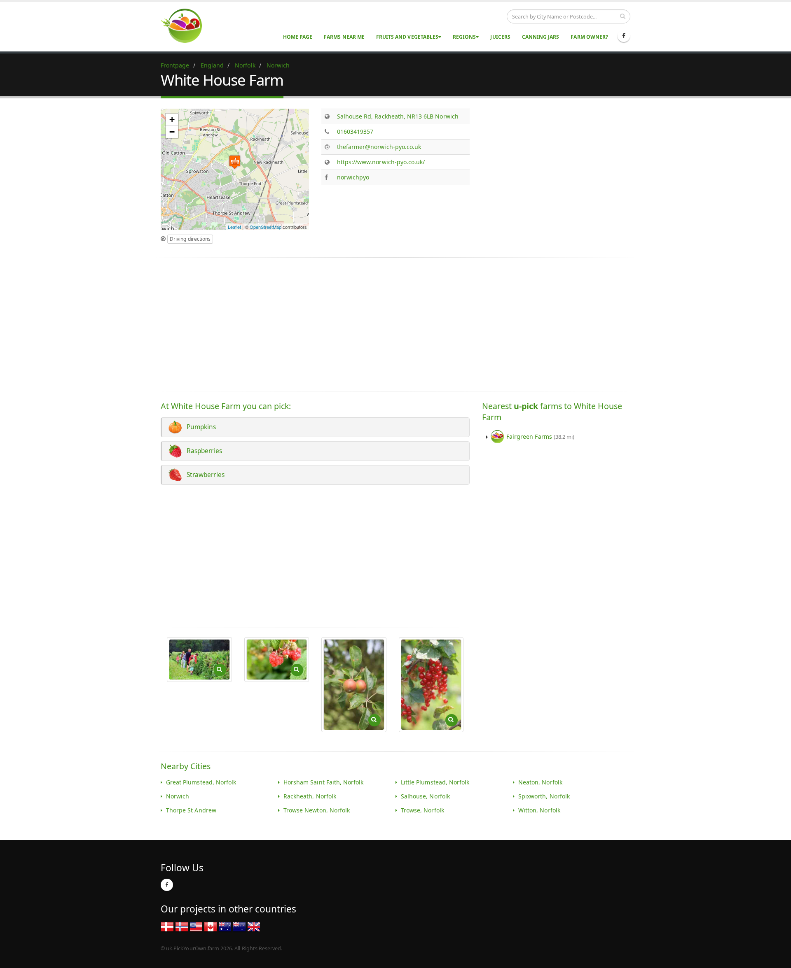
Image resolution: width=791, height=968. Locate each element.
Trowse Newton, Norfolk (316, 810)
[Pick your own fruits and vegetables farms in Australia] (225, 926)
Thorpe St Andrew (191, 810)
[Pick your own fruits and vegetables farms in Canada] (210, 926)
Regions (464, 36)
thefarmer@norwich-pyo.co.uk (379, 147)
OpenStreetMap (266, 226)
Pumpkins (199, 427)
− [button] (172, 132)
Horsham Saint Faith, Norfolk (323, 782)
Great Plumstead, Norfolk (201, 782)
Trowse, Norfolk (422, 810)
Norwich (177, 796)
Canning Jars (540, 36)
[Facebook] (624, 36)
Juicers (500, 36)
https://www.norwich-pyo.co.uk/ (381, 162)
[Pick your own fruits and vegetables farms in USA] (196, 926)
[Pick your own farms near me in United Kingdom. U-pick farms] (186, 25)
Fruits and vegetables (407, 36)
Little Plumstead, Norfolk (435, 782)
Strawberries (204, 474)
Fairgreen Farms (540, 436)
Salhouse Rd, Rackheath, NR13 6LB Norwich (398, 116)
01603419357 (355, 131)
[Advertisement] (551, 166)
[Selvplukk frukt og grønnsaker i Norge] (181, 926)
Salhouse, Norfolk (425, 796)
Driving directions (190, 238)
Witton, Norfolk (539, 810)
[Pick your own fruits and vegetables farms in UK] (253, 926)
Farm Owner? (589, 36)
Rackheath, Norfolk (309, 796)
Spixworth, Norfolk (544, 796)
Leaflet (234, 226)
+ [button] (172, 119)
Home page (297, 36)
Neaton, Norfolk (540, 782)
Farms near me (344, 36)
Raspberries (202, 451)
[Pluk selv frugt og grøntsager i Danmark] (167, 926)
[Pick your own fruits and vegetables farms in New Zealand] (239, 926)
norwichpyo (353, 177)
